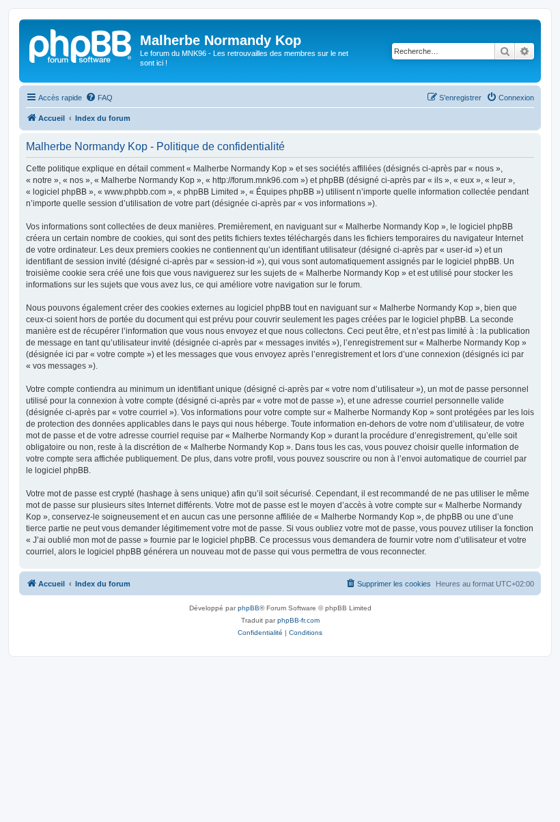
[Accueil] (81, 44)
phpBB (249, 608)
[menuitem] (99, 97)
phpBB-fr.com (298, 620)
